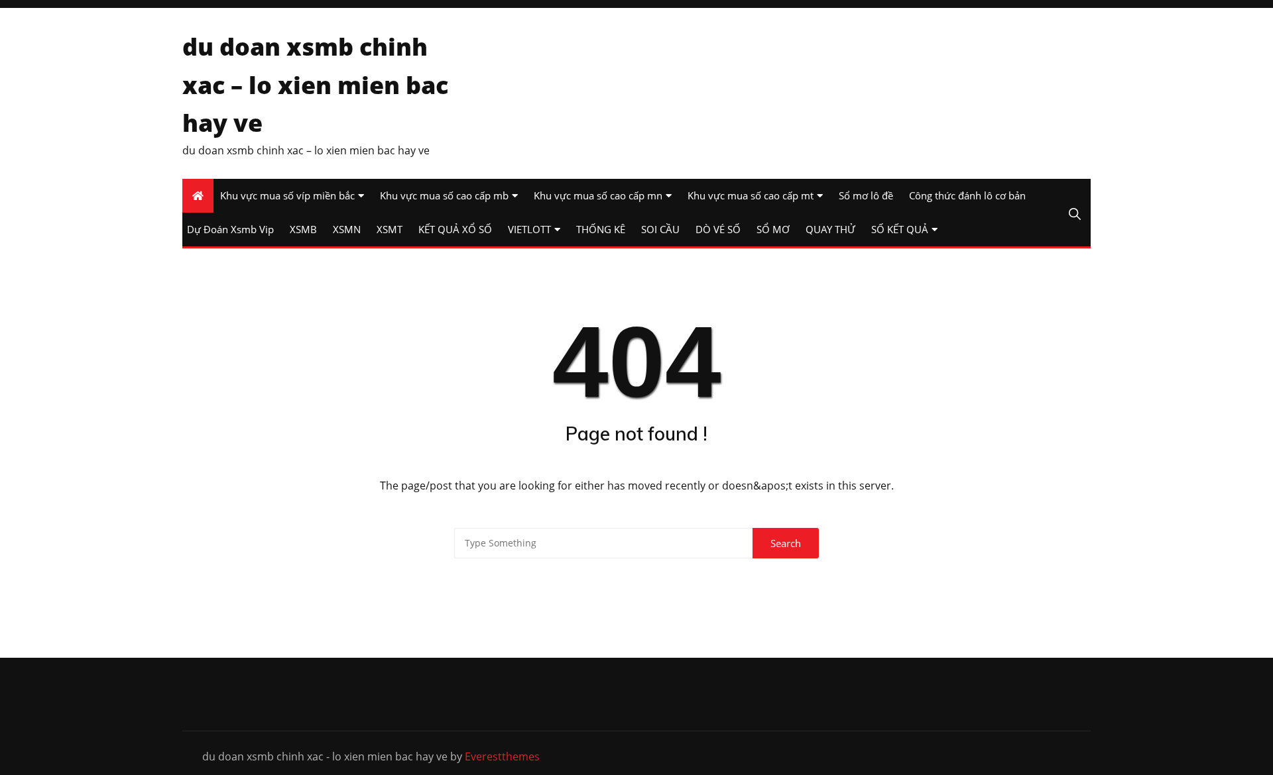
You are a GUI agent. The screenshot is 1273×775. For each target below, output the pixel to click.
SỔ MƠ (773, 229)
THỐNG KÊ (600, 229)
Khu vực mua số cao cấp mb (444, 195)
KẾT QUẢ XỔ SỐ (455, 229)
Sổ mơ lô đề (866, 195)
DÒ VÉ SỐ (718, 229)
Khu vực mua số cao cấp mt (751, 195)
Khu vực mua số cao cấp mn (598, 195)
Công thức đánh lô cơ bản (967, 195)
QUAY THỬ (830, 229)
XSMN (347, 229)
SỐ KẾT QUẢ (899, 229)
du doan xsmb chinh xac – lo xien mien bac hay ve (315, 84)
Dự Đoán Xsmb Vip (230, 229)
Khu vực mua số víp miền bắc (287, 195)
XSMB (303, 229)
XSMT (389, 229)
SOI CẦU (660, 229)
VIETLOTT (529, 229)
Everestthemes (502, 756)
